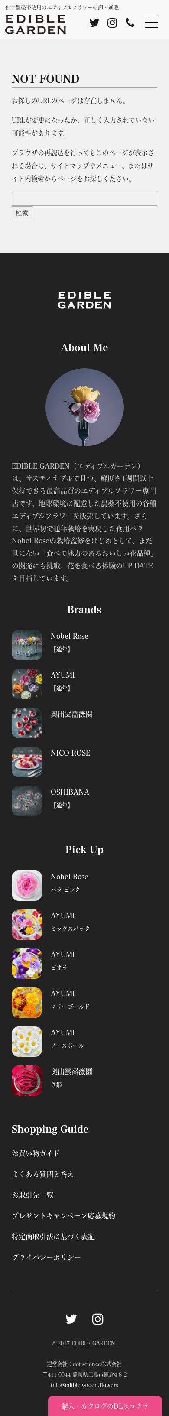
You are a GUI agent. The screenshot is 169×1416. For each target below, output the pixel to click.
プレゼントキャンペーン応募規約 (63, 1215)
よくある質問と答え (43, 1174)
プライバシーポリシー (46, 1257)
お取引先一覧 (32, 1195)
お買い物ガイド (36, 1153)
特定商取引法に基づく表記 (53, 1236)
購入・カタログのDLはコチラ (105, 1406)
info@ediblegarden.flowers (84, 1385)
